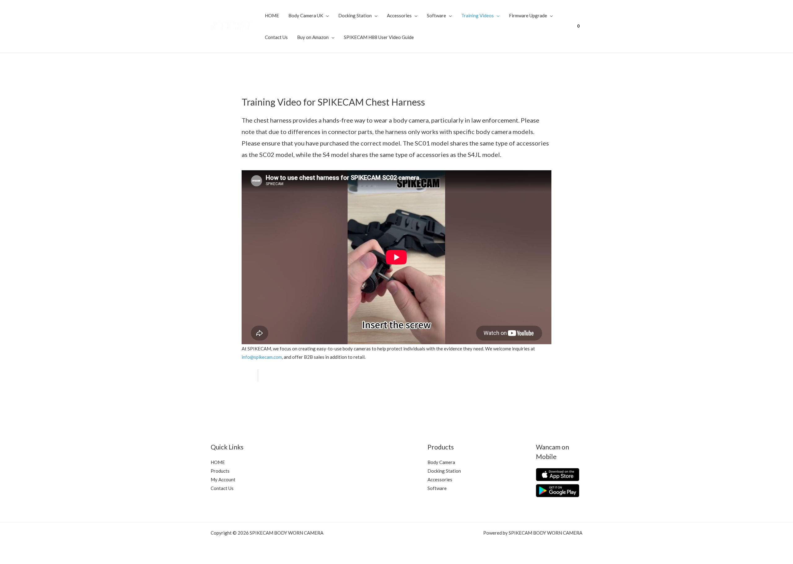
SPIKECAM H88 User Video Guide (379, 37)
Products (220, 471)
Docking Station (355, 15)
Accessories (399, 15)
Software (436, 15)
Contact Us (276, 37)
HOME (272, 15)
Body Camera (441, 462)
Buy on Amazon (313, 37)
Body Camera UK (305, 15)
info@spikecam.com (262, 357)
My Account (223, 479)
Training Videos (477, 15)
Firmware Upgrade (528, 15)
